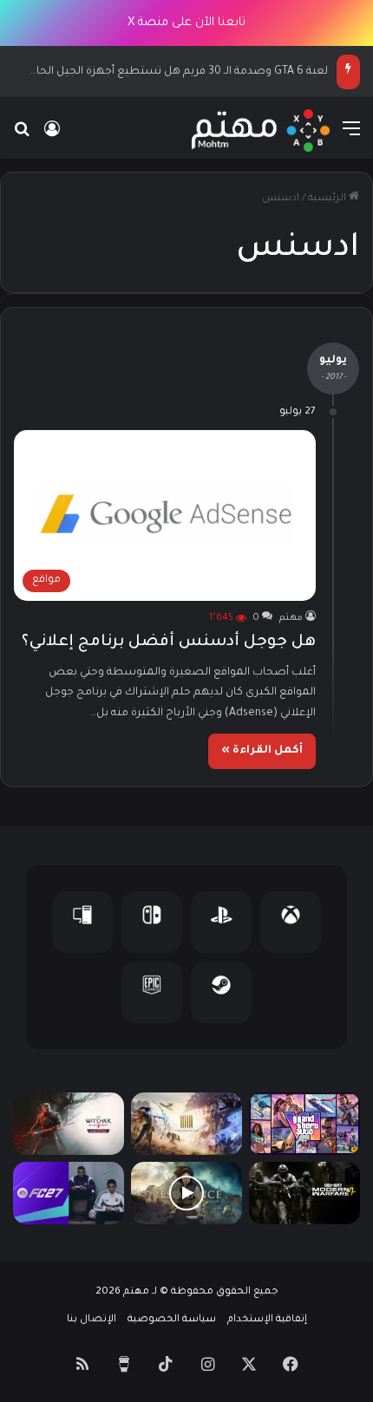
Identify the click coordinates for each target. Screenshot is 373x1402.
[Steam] (221, 992)
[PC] (82, 922)
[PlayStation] (221, 922)
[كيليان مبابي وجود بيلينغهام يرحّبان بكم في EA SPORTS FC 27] (68, 1193)
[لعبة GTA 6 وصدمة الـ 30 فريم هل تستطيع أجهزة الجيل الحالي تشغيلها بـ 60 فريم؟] (304, 1123)
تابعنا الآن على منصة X (186, 22)
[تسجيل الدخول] (52, 137)
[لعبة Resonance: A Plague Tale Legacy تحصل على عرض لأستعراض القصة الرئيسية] (186, 1193)
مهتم (291, 618)
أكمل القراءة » (262, 751)
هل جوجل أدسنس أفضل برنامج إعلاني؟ (169, 642)
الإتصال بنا (91, 1320)
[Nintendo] (151, 922)
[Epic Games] (151, 992)
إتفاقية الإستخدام (267, 1320)
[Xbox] (290, 922)
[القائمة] (351, 137)
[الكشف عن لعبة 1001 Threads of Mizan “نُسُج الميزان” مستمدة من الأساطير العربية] (186, 1123)
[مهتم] (261, 130)
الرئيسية (328, 199)
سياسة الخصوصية (172, 1320)
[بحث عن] (21, 137)
